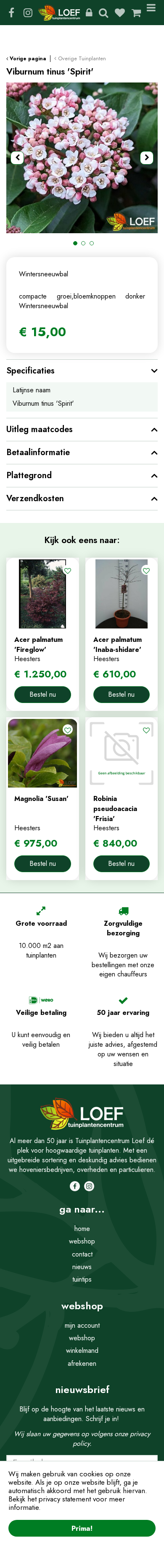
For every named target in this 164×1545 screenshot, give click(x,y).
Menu (153, 13)
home (82, 1228)
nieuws (82, 1267)
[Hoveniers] (89, 12)
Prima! (82, 1528)
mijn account (82, 1325)
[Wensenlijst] (120, 13)
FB (11, 13)
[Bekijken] (136, 13)
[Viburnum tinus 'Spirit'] (82, 157)
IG (28, 13)
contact (82, 1254)
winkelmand (82, 1350)
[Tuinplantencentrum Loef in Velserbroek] (59, 12)
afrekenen (82, 1363)
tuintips (82, 1279)
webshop (82, 1241)
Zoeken (103, 13)
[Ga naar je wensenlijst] (123, 13)
